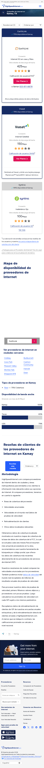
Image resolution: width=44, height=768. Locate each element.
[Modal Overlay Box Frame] (22, 657)
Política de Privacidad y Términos (30, 756)
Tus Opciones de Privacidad (12, 758)
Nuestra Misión (27, 715)
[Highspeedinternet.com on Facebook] (24, 727)
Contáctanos (27, 719)
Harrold (27, 369)
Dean (26, 373)
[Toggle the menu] (40, 6)
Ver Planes (19, 81)
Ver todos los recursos (29, 698)
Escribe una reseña (12, 466)
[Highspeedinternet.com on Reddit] (36, 727)
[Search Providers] (18, 695)
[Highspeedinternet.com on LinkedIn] (40, 727)
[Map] (22, 312)
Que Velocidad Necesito (8, 719)
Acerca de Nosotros (29, 711)
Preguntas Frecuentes (29, 694)
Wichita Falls (9, 370)
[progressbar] (22, 408)
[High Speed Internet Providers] (12, 6)
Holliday (7, 358)
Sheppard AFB (10, 374)
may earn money (9, 1)
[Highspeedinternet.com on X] (28, 727)
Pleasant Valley (10, 366)
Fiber (6, 388)
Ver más (22, 230)
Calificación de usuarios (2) (21, 226)
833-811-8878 (26, 86)
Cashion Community (28, 363)
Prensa (25, 723)
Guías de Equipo (28, 690)
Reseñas (3, 690)
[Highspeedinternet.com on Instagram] (32, 727)
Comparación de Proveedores (32, 686)
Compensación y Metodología (10, 756)
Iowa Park (8, 362)
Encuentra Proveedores (8, 686)
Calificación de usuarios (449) (21, 153)
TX (9, 634)
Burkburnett (28, 358)
